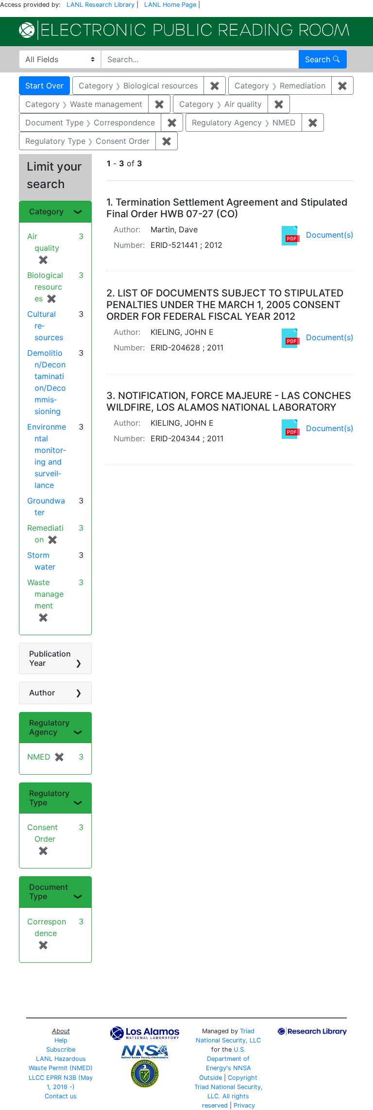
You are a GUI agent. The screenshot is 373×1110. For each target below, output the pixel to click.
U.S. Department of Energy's (228, 1059)
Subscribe (60, 1049)
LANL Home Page (170, 4)
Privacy (244, 1105)
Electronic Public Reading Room (184, 30)
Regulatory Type (49, 797)
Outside (210, 1077)
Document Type (48, 891)
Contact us (61, 1096)
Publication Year (50, 658)
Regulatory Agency (49, 727)
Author (42, 692)
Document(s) (330, 235)
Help (61, 1040)
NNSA (242, 1068)
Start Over (44, 85)
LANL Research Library (101, 4)
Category (46, 211)
